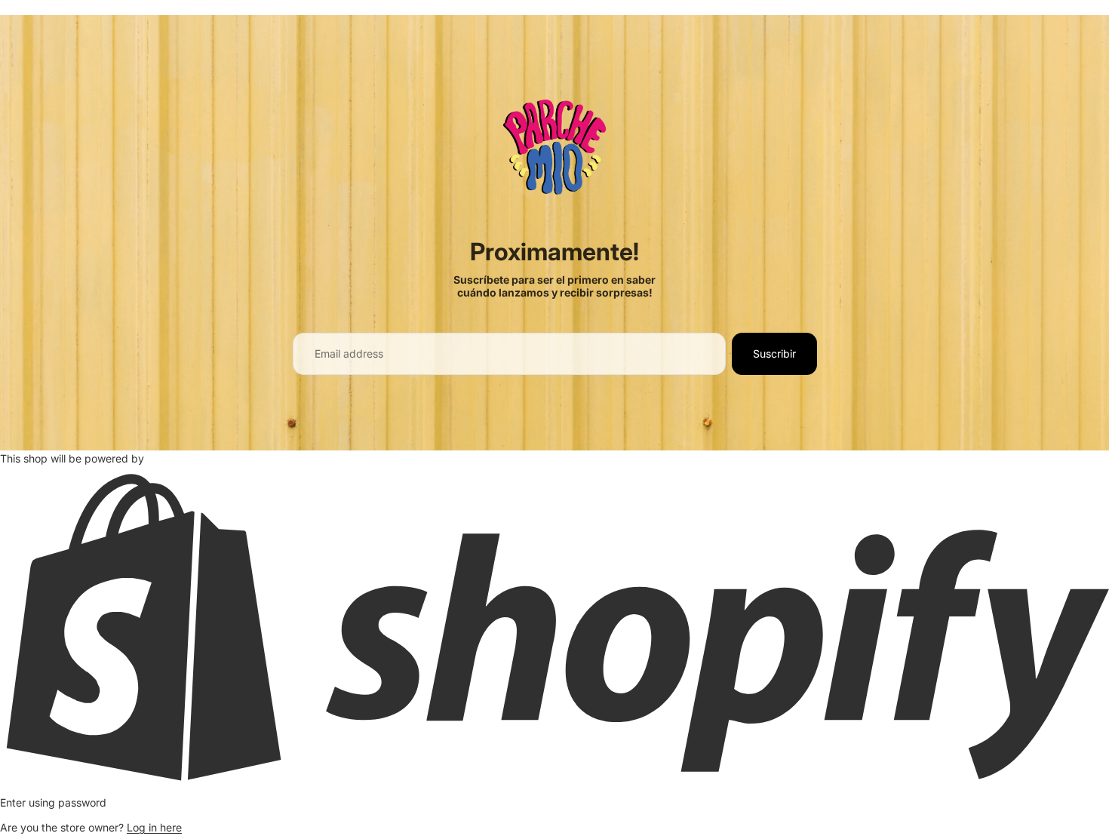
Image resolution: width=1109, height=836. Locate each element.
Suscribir (774, 353)
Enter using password (53, 802)
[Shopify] (554, 626)
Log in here (154, 827)
